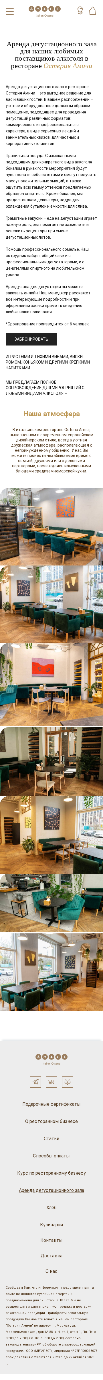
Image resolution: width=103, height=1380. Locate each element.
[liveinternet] (12, 1377)
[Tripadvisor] (67, 1082)
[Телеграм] (35, 1082)
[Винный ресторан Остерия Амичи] (45, 11)
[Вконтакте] (51, 1082)
